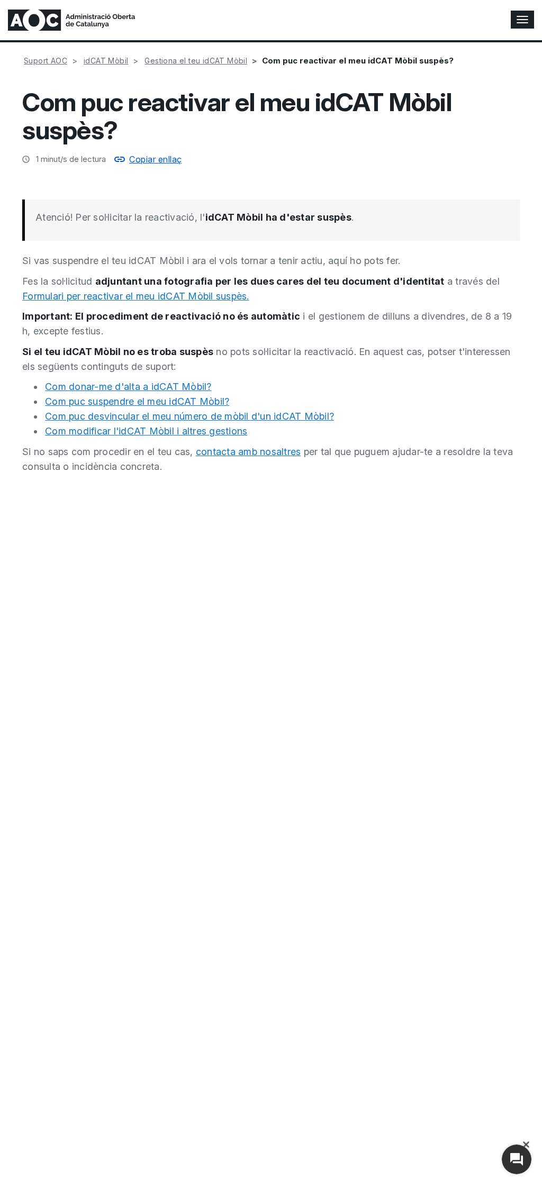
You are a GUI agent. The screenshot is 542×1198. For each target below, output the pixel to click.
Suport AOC (45, 60)
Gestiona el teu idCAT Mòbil (195, 60)
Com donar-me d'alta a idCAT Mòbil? (128, 386)
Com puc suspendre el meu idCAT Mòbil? (137, 401)
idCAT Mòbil (106, 60)
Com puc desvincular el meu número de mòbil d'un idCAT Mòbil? (189, 416)
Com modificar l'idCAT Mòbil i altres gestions (146, 431)
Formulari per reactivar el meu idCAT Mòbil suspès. (135, 296)
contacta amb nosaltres (248, 451)
